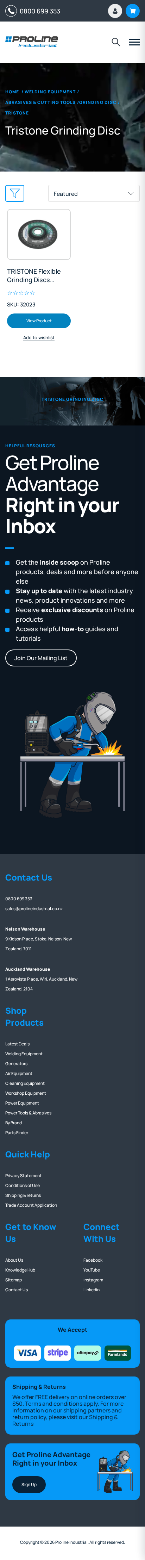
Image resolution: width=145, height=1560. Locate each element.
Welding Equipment (24, 1054)
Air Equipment (18, 1073)
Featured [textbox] (66, 194)
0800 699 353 (38, 11)
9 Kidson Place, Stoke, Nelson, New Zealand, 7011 (38, 939)
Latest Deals (17, 1044)
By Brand (13, 1123)
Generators (16, 1064)
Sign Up (29, 1484)
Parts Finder (16, 1133)
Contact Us (16, 1290)
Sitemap (13, 1280)
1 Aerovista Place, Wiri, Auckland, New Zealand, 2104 (41, 979)
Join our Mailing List (41, 658)
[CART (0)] (133, 11)
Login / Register (115, 11)
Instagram (93, 1280)
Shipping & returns (23, 1195)
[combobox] (94, 193)
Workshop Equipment (25, 1093)
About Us (14, 1260)
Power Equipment (22, 1103)
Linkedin (91, 1290)
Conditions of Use (22, 1185)
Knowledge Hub (20, 1270)
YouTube (91, 1270)
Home (12, 91)
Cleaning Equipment (25, 1083)
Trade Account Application (31, 1205)
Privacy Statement (23, 1176)
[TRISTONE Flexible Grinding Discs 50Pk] (39, 235)
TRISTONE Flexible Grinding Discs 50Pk (34, 275)
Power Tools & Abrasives (28, 1113)
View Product (39, 321)
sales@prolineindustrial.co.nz (34, 909)
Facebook (92, 1260)
